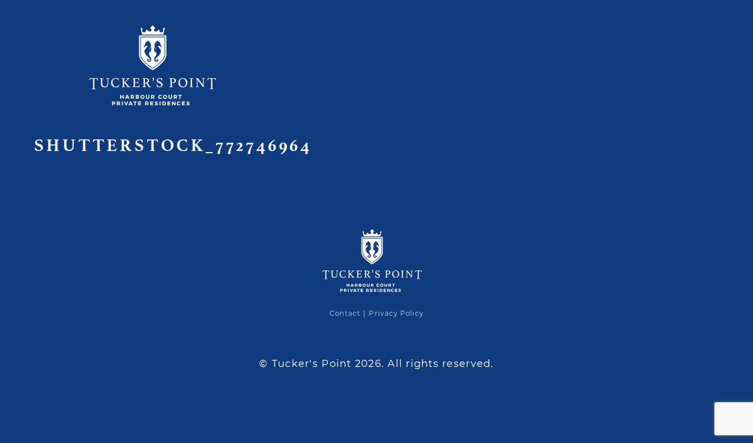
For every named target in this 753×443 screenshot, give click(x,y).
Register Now (692, 143)
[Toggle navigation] (728, 22)
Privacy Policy (396, 313)
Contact (345, 313)
